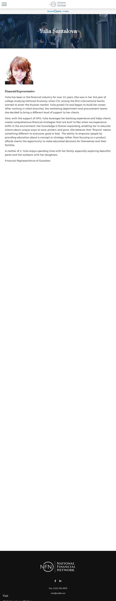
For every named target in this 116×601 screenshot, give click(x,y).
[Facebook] (55, 581)
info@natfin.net (58, 593)
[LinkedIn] (60, 581)
